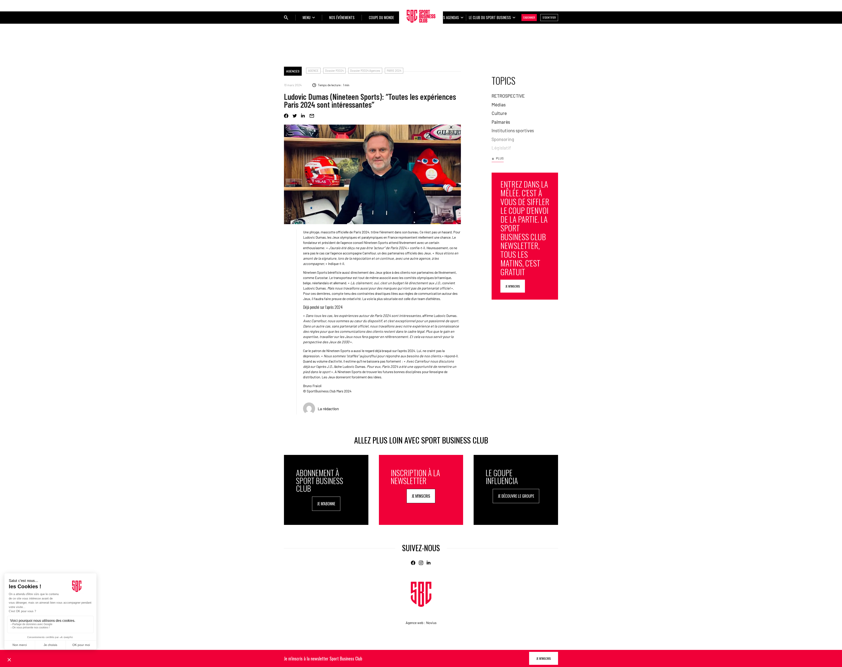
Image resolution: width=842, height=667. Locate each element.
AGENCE (313, 70)
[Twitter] (295, 116)
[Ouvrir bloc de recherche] (286, 17)
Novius (431, 623)
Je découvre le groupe (516, 496)
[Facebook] (286, 116)
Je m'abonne (326, 503)
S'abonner (529, 17)
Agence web (414, 623)
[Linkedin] (303, 116)
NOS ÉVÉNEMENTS (342, 17)
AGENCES (293, 71)
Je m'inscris (512, 286)
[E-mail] (312, 116)
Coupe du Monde (381, 17)
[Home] (421, 594)
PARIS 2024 (394, 70)
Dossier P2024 (334, 70)
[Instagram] (421, 563)
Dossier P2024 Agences (365, 70)
